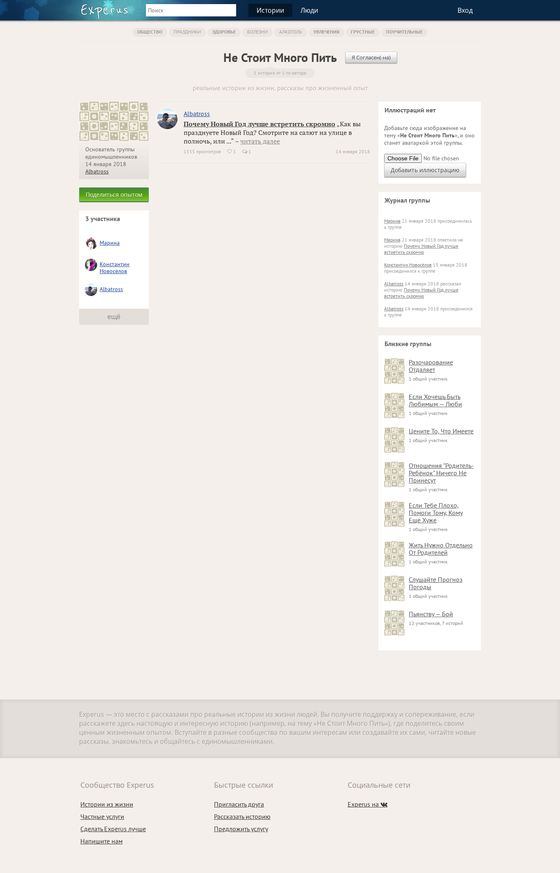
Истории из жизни (106, 804)
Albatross (97, 171)
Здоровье (224, 32)
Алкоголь (290, 32)
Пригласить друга (239, 804)
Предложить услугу (241, 829)
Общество (149, 32)
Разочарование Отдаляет (431, 366)
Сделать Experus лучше (113, 829)
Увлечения (326, 32)
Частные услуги (102, 816)
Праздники (187, 32)
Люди (309, 10)
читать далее (260, 141)
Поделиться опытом (114, 194)
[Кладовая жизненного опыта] (104, 11)
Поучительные (404, 32)
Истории (270, 10)
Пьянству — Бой (431, 614)
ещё (114, 316)
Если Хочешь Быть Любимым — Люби (435, 400)
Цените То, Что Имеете (441, 431)
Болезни (257, 32)
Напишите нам (101, 841)
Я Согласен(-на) (371, 57)
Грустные (363, 32)
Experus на (367, 804)
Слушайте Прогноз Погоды (435, 583)
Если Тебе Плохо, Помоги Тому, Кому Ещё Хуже (436, 512)
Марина (110, 242)
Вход (465, 10)
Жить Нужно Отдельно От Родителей (441, 548)
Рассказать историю (242, 816)
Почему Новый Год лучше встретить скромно (259, 124)
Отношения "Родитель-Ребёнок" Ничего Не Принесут (441, 472)
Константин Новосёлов (115, 267)
